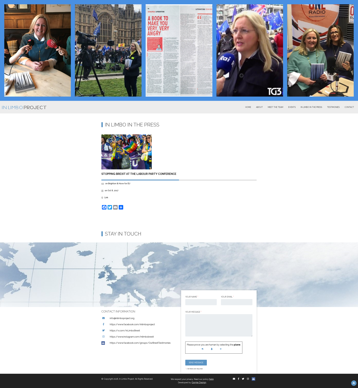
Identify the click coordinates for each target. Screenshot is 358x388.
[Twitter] (243, 379)
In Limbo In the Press (311, 107)
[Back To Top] (353, 383)
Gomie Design (199, 382)
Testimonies (333, 107)
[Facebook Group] (253, 379)
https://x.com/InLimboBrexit (125, 330)
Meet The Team (275, 107)
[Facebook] (238, 379)
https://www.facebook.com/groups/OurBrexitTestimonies (140, 343)
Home (248, 107)
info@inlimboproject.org (122, 318)
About (259, 107)
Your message (193, 312)
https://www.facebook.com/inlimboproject (132, 324)
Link (106, 197)
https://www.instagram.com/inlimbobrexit (132, 336)
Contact (349, 107)
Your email (227, 297)
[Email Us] (233, 379)
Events (292, 107)
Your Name (191, 297)
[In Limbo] (24, 107)
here (211, 379)
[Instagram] (248, 379)
